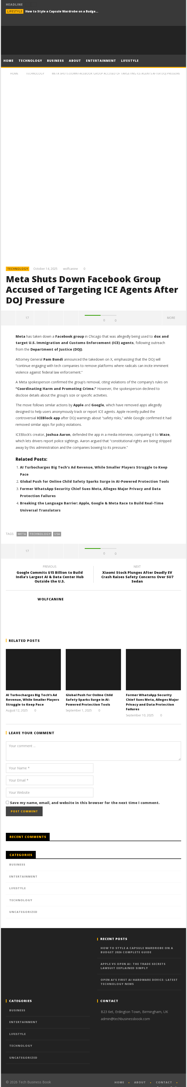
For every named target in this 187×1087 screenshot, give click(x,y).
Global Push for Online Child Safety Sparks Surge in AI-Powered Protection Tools (94, 481)
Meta (22, 534)
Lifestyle (14, 11)
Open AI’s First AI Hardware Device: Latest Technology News (139, 982)
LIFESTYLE (130, 61)
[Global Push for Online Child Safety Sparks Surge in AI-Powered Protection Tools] (93, 669)
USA (57, 534)
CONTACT (164, 1082)
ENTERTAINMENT (101, 61)
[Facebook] (158, 21)
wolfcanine (70, 269)
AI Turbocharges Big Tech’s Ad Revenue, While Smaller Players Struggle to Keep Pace (32, 700)
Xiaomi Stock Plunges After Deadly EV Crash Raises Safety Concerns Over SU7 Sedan (137, 575)
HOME (8, 61)
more (172, 318)
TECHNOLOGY (30, 61)
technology (40, 534)
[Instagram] (176, 21)
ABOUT (75, 61)
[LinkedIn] (167, 21)
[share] (8, 318)
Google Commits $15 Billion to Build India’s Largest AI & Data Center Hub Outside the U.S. (50, 575)
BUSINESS (55, 61)
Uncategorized (23, 912)
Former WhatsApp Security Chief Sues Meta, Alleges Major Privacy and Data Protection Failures (152, 702)
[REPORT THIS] (41, 318)
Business (17, 864)
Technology (17, 269)
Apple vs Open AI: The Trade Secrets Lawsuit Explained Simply (133, 966)
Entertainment (23, 876)
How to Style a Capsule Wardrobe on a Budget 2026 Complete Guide (61, 11)
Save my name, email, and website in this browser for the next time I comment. (84, 802)
